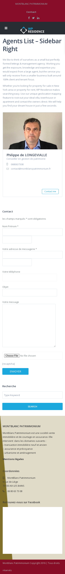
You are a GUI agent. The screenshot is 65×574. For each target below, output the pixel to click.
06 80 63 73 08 (14, 491)
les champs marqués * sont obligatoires (24, 218)
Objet (5, 286)
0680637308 (17, 164)
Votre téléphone (11, 271)
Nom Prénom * (10, 226)
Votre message (10, 302)
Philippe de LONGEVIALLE (26, 155)
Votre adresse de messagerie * (19, 249)
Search (32, 406)
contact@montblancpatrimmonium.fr (31, 168)
